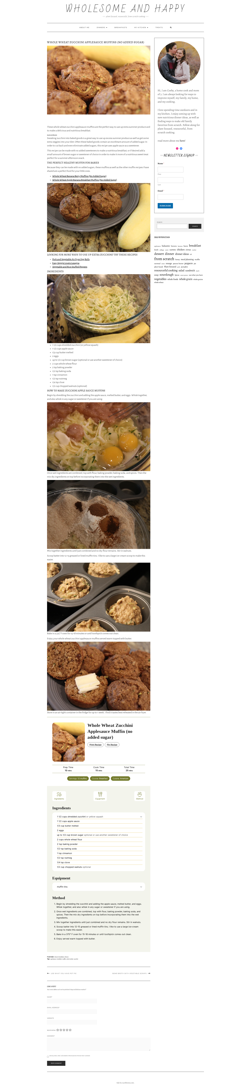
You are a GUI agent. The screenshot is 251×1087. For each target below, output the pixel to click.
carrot (167, 250)
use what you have (196, 275)
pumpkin (184, 267)
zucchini (76, 959)
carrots (173, 249)
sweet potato (184, 275)
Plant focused (170, 266)
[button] (141, 816)
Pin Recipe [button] (112, 744)
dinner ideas (182, 254)
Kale (118, 1083)
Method (139, 799)
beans (186, 246)
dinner (169, 253)
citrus (188, 249)
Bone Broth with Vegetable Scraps (129, 973)
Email (161, 191)
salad (181, 270)
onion (163, 264)
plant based (158, 267)
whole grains (198, 279)
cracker (194, 250)
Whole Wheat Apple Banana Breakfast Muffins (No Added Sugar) (84, 180)
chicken (181, 249)
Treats (159, 27)
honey (177, 259)
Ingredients (59, 799)
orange (169, 263)
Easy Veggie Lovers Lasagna (65, 263)
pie (195, 263)
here (182, 140)
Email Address (53, 1008)
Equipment (100, 799)
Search (159, 222)
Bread (56, 957)
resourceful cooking (166, 270)
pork (178, 267)
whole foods (172, 279)
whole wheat (69, 959)
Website (50, 1018)
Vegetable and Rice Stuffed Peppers (69, 266)
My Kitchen (140, 27)
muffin (64, 959)
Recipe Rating (51, 1030)
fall (191, 254)
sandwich (190, 270)
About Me (84, 27)
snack (197, 271)
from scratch (164, 258)
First (159, 174)
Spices (177, 275)
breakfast (59, 959)
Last (159, 185)
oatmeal (157, 263)
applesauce (53, 959)
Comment (51, 1036)
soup (156, 274)
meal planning (187, 259)
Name (49, 997)
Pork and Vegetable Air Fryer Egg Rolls (71, 259)
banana (174, 246)
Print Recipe (95, 744)
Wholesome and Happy (125, 9)
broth (156, 250)
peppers (188, 263)
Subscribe (165, 205)
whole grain (185, 279)
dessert (159, 253)
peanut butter (178, 263)
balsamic (166, 245)
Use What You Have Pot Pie (63, 973)
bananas (180, 246)
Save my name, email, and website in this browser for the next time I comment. (69, 1055)
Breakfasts (121, 27)
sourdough (167, 275)
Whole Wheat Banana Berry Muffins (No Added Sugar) (79, 176)
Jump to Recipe (52, 135)
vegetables (160, 279)
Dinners (101, 27)
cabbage (161, 250)
